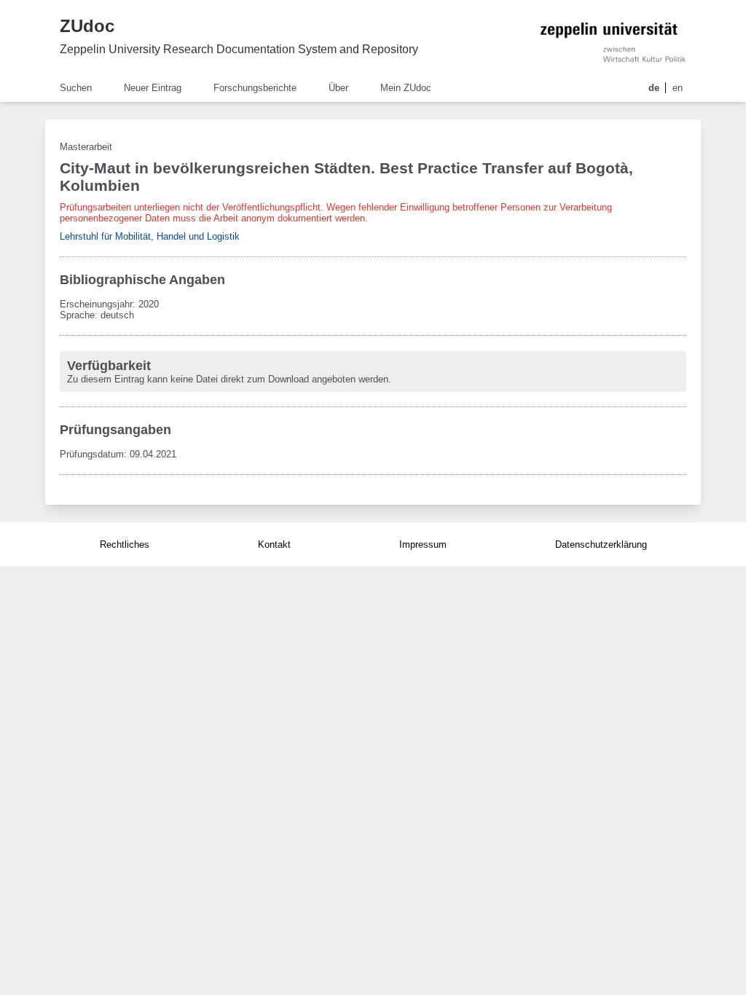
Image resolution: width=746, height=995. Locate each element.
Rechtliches (124, 544)
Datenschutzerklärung (601, 544)
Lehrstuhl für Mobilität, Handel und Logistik (150, 236)
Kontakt (274, 544)
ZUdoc (87, 26)
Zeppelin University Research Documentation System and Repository (239, 49)
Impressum (423, 544)
